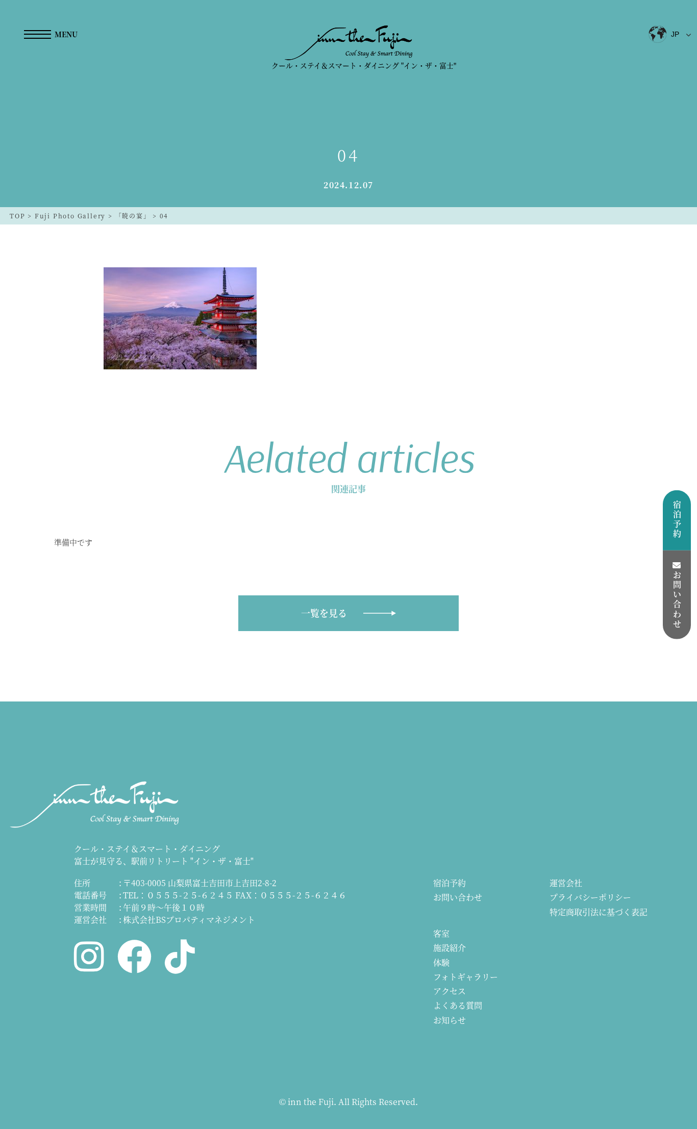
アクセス (449, 991)
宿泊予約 (449, 883)
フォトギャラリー (465, 977)
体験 (441, 962)
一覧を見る (324, 612)
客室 (441, 933)
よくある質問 (457, 1005)
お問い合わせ (457, 897)
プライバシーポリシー (590, 897)
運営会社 (566, 883)
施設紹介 (449, 948)
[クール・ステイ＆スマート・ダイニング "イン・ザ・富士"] (349, 42)
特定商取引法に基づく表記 (599, 912)
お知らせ (449, 1020)
